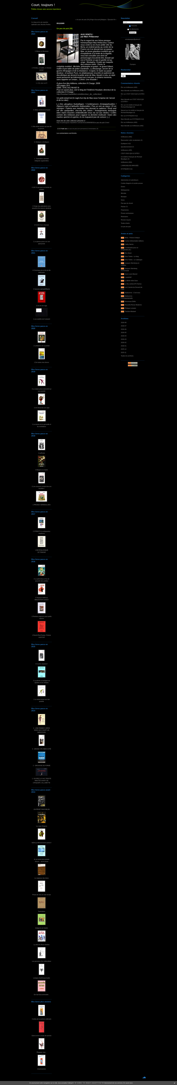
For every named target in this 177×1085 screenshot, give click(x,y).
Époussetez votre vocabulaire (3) (131, 140)
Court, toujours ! (43, 5)
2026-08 (123, 322)
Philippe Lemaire (130, 308)
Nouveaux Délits (130, 301)
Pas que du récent (127, 203)
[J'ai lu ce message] (175, 1083)
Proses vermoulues (127, 213)
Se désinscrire (134, 29)
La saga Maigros (41, 826)
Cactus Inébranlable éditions (134, 241)
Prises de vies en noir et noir (41, 894)
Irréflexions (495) (131, 87)
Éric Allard (128, 253)
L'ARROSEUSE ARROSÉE (129, 165)
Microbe (123, 193)
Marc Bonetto (125, 90)
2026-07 (123, 326)
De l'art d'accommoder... (41, 994)
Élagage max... (41, 1052)
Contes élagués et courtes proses (132, 183)
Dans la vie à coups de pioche (41, 1035)
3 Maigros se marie (41, 470)
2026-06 (123, 329)
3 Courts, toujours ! (41, 664)
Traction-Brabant (130, 311)
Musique (124, 196)
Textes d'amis (125, 223)
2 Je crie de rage (41, 305)
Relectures (124, 216)
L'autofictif (128, 277)
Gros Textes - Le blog (132, 256)
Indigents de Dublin (41, 928)
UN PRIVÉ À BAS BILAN (42, 809)
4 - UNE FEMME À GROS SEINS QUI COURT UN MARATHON (41, 730)
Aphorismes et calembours (129, 180)
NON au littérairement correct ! (41, 842)
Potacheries (125, 210)
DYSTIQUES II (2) (132, 116)
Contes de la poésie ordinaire (41, 1019)
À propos (133, 64)
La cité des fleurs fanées (41, 944)
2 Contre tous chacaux (41, 225)
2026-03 (123, 339)
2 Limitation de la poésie (42, 346)
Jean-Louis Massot (131, 274)
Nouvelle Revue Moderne (133, 305)
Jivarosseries (41, 1069)
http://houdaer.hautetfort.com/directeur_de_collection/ (79, 94)
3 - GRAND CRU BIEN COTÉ (41, 749)
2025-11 (123, 352)
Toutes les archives (127, 356)
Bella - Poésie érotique (132, 237)
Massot (123, 110)
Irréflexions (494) (126, 162)
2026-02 (123, 342)
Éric (122, 87)
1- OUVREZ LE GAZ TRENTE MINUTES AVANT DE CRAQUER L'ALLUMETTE (41, 781)
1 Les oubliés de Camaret (41, 319)
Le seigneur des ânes (41, 878)
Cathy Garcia (129, 244)
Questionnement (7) (127, 147)
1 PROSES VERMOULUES (41, 504)
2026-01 (123, 346)
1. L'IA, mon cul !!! (41, 83)
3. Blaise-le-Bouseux (41, 51)
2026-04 (123, 336)
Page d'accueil (95, 19)
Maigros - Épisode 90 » (108, 19)
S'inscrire (134, 25)
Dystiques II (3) (126, 143)
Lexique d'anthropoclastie (41, 978)
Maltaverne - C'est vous (132, 292)
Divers (123, 186)
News (123, 200)
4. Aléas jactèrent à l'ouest (41, 110)
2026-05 (123, 332)
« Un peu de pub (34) (82, 19)
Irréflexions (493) (131, 122)
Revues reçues (126, 220)
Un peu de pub (126, 226)
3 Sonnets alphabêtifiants (41, 289)
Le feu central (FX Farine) (133, 284)
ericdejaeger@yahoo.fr (132, 39)
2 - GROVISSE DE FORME (41, 765)
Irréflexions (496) (126, 137)
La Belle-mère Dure (131, 280)
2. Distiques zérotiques (41, 142)
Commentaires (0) (93, 128)
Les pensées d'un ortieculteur (41, 961)
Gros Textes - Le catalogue (133, 259)
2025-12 (123, 349)
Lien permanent (82, 128)
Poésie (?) (124, 206)
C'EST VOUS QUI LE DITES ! (130, 153)
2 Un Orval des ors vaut (41, 407)
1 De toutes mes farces (41, 362)
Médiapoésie (125, 190)
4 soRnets (41, 453)
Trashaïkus (41, 911)
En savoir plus (128, 1083)
